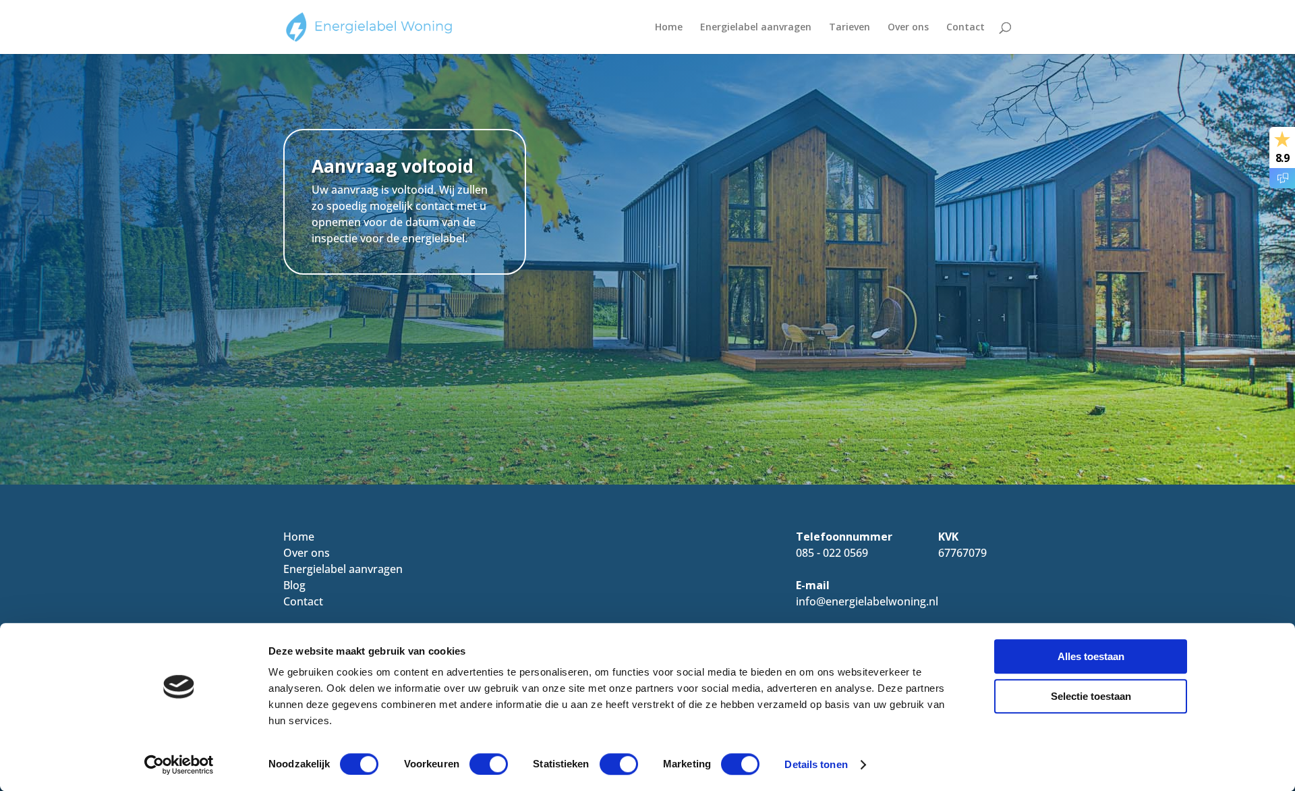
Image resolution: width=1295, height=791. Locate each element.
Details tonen (815, 764)
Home (669, 27)
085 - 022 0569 (832, 552)
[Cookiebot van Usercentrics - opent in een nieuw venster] (179, 765)
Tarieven (849, 27)
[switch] (488, 764)
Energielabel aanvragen (755, 27)
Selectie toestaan (1091, 696)
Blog (294, 585)
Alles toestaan (1091, 656)
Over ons (908, 27)
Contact (965, 27)
